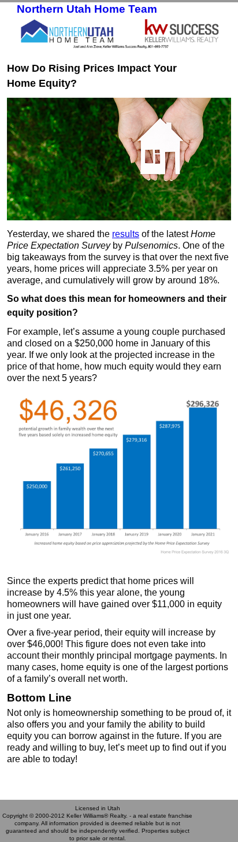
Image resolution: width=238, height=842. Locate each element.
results (125, 234)
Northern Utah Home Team (87, 9)
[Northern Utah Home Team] (119, 32)
